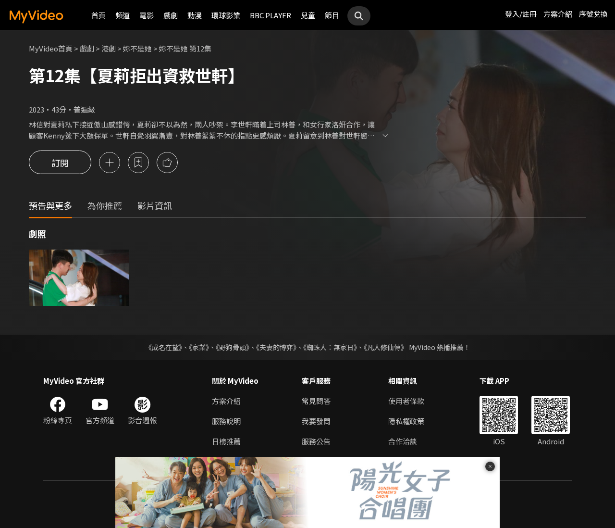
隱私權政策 (406, 421)
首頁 (98, 15)
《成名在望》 (163, 347)
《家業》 (199, 347)
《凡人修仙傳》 (385, 347)
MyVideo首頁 (51, 48)
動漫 (194, 15)
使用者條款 (406, 401)
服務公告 (316, 441)
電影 (146, 15)
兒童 (308, 15)
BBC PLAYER (270, 15)
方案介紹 (557, 14)
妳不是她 (137, 48)
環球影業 (225, 15)
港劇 (108, 48)
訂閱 (60, 162)
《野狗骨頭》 (232, 347)
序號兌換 (593, 14)
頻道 (122, 15)
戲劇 (170, 15)
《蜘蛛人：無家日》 (330, 347)
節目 (332, 15)
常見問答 (316, 401)
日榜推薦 (226, 441)
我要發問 (316, 421)
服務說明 (226, 421)
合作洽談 (402, 441)
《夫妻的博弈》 (276, 347)
